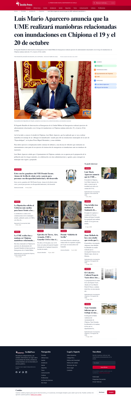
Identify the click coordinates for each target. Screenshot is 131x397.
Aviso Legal (70, 368)
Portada (28, 8)
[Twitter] (20, 372)
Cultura (93, 8)
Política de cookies (36, 394)
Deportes (68, 8)
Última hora (36, 8)
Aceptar (111, 392)
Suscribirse (104, 367)
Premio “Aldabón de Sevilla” (69, 235)
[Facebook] (16, 372)
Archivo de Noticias (47, 380)
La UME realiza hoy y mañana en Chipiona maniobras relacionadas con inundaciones (24, 239)
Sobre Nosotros (71, 355)
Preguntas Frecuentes (99, 379)
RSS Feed (44, 383)
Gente (60, 8)
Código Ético (70, 358)
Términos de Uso (72, 365)
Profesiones (101, 8)
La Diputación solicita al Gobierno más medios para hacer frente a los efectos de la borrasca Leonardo (24, 210)
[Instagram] (23, 372)
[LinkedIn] (26, 372)
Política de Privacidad (73, 360)
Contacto (69, 370)
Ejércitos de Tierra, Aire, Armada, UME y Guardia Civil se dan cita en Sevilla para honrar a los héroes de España (47, 239)
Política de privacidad (104, 373)
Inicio (15, 11)
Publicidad (96, 377)
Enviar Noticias (97, 382)
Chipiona (41, 11)
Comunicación (84, 8)
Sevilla (45, 8)
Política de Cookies (72, 363)
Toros (75, 8)
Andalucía (53, 8)
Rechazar (101, 392)
